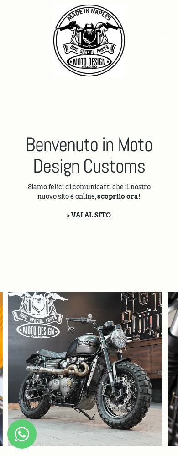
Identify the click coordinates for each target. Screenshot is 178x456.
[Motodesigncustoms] (89, 40)
